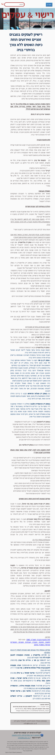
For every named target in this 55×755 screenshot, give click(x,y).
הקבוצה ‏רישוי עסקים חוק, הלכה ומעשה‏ (26, 735)
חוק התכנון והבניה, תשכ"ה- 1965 (38, 639)
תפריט (49, 4)
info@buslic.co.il (24, 737)
